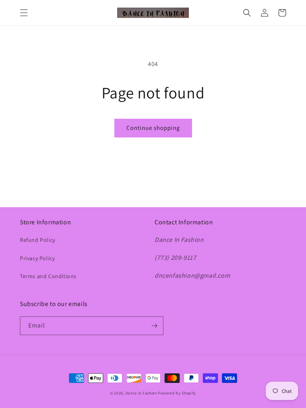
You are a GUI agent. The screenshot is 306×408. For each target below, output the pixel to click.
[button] (24, 13)
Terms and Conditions (48, 276)
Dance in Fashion (141, 393)
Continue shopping (153, 127)
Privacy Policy (37, 258)
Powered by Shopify (177, 393)
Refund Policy (37, 239)
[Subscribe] (154, 325)
